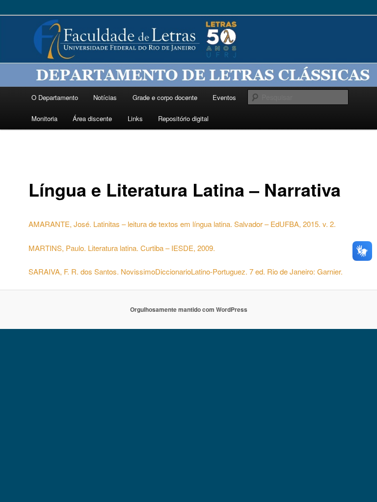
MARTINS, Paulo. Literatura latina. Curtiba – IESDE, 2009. (121, 248)
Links (135, 118)
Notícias (105, 97)
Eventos (224, 97)
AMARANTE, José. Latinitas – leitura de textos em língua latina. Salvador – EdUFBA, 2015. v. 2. (182, 224)
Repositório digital (183, 118)
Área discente (92, 118)
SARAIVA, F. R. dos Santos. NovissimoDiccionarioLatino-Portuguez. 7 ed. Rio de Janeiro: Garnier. (185, 271)
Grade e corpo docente (165, 97)
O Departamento (54, 97)
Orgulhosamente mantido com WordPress (188, 309)
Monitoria (44, 118)
